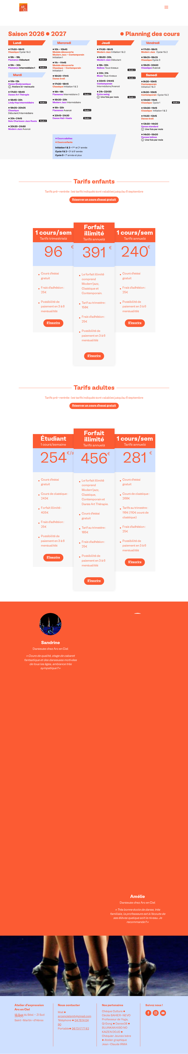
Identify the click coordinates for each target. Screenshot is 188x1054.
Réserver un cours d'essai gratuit (94, 199)
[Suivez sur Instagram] (156, 1013)
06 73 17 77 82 (80, 1028)
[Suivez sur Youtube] (163, 1013)
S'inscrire (53, 323)
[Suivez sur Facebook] (148, 1013)
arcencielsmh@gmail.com (74, 1016)
